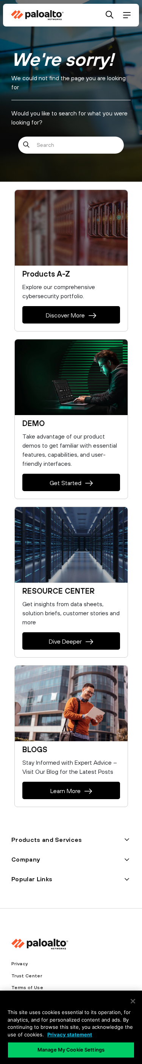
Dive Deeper (65, 641)
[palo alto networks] (37, 15)
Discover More (65, 315)
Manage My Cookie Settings (71, 1050)
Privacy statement (69, 1034)
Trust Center (26, 975)
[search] (109, 15)
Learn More (65, 790)
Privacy (19, 963)
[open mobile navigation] (126, 15)
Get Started (65, 482)
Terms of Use (27, 987)
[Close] (133, 1001)
